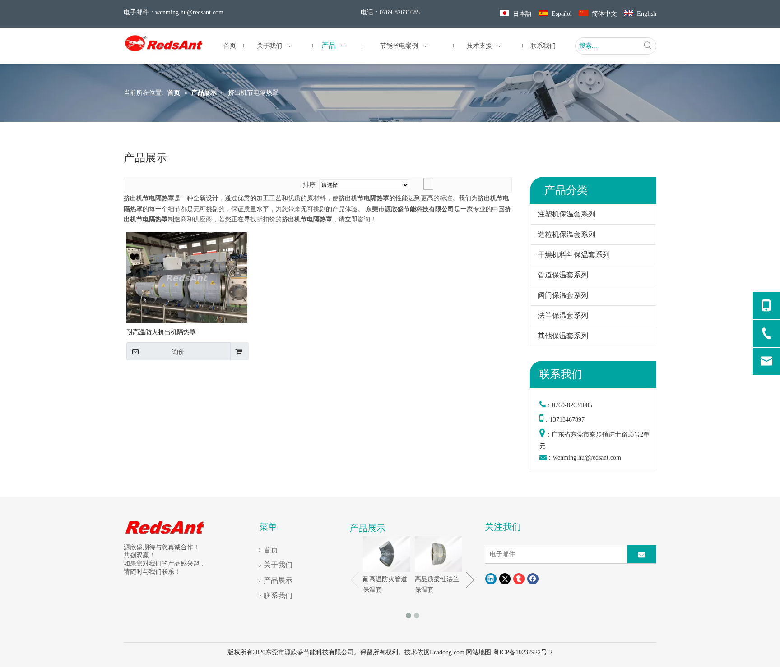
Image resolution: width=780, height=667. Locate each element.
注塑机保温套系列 (566, 214)
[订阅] (641, 554)
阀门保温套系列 (563, 295)
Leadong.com (447, 652)
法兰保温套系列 (563, 315)
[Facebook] (533, 578)
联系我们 (278, 595)
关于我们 (278, 565)
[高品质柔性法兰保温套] (438, 554)
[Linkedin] (491, 578)
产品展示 (278, 580)
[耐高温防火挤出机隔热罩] (186, 277)
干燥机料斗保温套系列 (574, 254)
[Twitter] (505, 578)
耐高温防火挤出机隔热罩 (161, 332)
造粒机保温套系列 (566, 234)
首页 (271, 550)
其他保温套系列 (563, 336)
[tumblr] (519, 578)
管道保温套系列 (563, 275)
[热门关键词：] (648, 46)
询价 (178, 351)
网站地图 (478, 652)
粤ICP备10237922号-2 (522, 652)
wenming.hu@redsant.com (189, 12)
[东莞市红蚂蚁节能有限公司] (166, 527)
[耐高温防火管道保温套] (386, 554)
